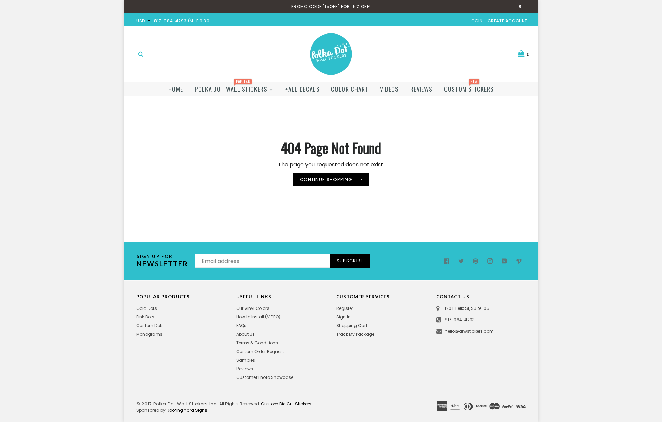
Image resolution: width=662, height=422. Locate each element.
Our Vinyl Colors (252, 308)
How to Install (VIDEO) (258, 317)
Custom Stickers (469, 88)
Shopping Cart (351, 325)
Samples (245, 360)
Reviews (421, 89)
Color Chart (349, 89)
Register (344, 308)
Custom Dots (150, 325)
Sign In (343, 317)
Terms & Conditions (257, 343)
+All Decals (302, 89)
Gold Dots (146, 308)
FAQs (241, 325)
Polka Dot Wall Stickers (232, 88)
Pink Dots (145, 317)
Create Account (508, 21)
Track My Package (355, 334)
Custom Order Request (260, 351)
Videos (389, 89)
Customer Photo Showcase (264, 377)
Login (476, 21)
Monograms (149, 334)
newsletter (162, 261)
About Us (245, 334)
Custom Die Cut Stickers (286, 404)
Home (175, 89)
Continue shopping (326, 179)
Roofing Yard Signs (187, 410)
